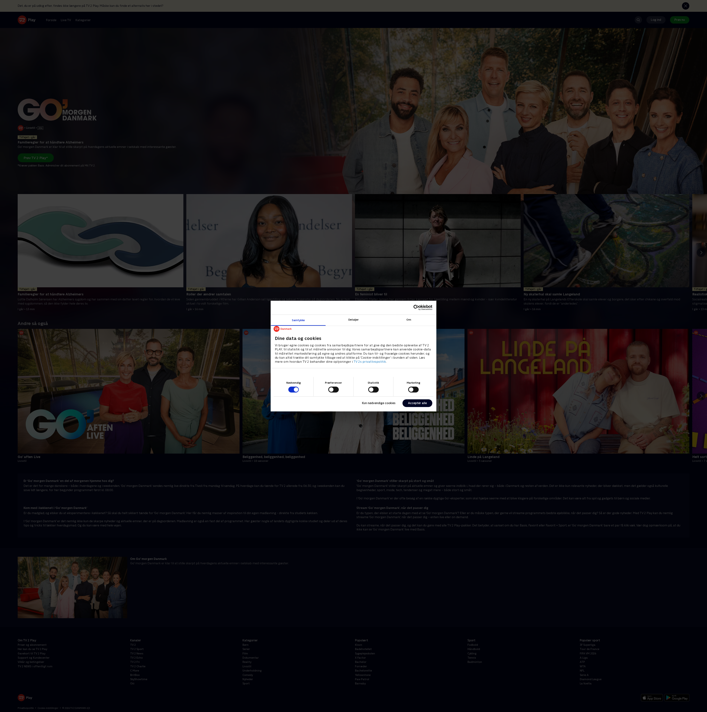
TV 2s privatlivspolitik (370, 361)
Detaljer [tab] (353, 319)
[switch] (333, 390)
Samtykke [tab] (298, 320)
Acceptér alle (417, 403)
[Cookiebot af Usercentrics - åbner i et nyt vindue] (416, 307)
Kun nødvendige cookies (378, 403)
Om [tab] (408, 319)
